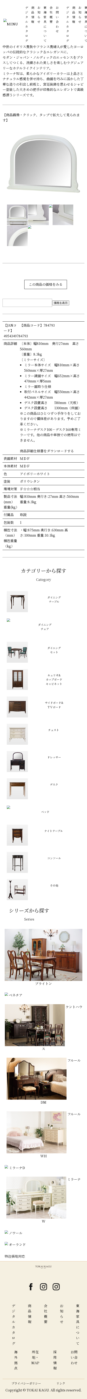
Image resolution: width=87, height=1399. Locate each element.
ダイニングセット (54, 650)
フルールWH (60, 1135)
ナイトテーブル (53, 831)
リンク (60, 1383)
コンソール (54, 858)
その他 (54, 885)
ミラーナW (61, 1200)
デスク (54, 784)
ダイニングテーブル (54, 599)
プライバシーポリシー (26, 1383)
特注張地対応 (15, 1256)
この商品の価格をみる (46, 284)
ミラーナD (16, 1167)
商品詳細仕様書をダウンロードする (47, 451)
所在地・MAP (35, 1357)
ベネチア (15, 995)
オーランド (17, 1244)
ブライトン (43, 983)
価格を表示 (61, 302)
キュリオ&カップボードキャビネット (54, 679)
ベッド (45, 812)
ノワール (15, 1233)
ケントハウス (62, 1027)
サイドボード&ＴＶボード (54, 705)
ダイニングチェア (45, 627)
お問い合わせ (74, 1357)
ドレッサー (54, 757)
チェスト (53, 730)
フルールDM (61, 1081)
